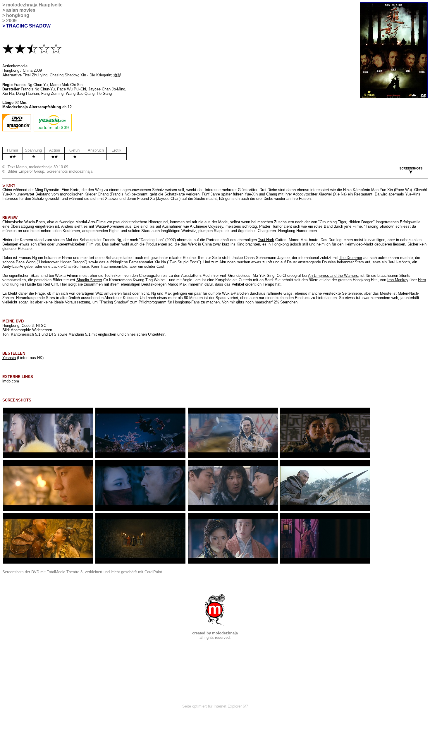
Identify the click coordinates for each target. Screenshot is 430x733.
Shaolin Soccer (89, 280)
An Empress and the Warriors (333, 275)
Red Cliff (50, 284)
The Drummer (350, 257)
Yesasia (9, 358)
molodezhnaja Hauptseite (34, 4)
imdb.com (10, 381)
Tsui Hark (266, 240)
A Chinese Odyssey (206, 226)
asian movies (20, 10)
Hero (422, 280)
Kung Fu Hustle (23, 284)
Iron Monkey (397, 280)
